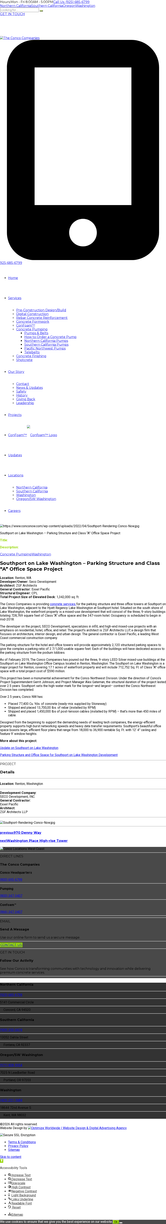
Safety (21, 391)
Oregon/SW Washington (36, 499)
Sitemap (14, 1150)
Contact (22, 384)
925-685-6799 (11, 263)
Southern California (32, 491)
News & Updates (29, 388)
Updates (15, 455)
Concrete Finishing (31, 356)
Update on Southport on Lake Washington (29, 748)
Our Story (16, 372)
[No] (120, 1222)
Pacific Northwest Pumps (45, 348)
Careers (14, 511)
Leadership (25, 403)
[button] (1, 1161)
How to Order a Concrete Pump (50, 337)
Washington (26, 495)
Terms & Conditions (22, 1142)
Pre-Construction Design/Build (41, 310)
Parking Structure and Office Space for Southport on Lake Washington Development (59, 755)
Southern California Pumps (46, 344)
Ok (116, 1221)
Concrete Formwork (32, 322)
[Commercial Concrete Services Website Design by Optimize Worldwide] (77, 1128)
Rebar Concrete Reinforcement (42, 318)
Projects (14, 415)
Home (13, 278)
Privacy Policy (18, 1146)
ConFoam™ (25, 325)
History (22, 395)
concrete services (63, 604)
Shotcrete (24, 360)
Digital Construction (32, 314)
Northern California (31, 487)
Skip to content (10, 1157)
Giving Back (25, 399)
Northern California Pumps (46, 341)
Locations (15, 475)
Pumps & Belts (36, 333)
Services (14, 298)
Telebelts (31, 352)
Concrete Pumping (32, 329)
